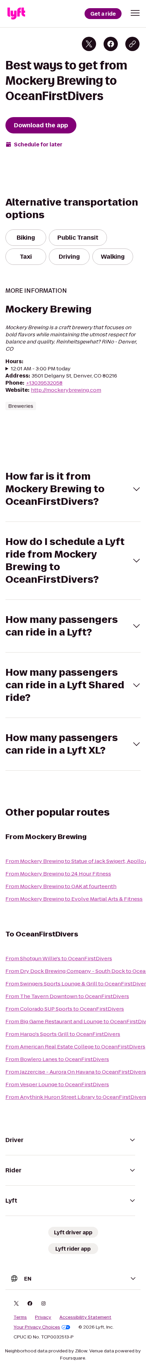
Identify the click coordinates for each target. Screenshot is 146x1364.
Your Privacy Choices (37, 1327)
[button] (135, 12)
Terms (20, 1317)
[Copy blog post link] (132, 44)
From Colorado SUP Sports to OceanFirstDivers (64, 1008)
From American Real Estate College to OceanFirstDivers (75, 1046)
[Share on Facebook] (111, 44)
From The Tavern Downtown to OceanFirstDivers (67, 996)
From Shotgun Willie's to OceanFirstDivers (58, 958)
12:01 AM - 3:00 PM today (41, 368)
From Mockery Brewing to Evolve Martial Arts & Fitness (74, 898)
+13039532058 (44, 382)
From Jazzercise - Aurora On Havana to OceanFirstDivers (75, 1071)
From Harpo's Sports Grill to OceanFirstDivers (62, 1034)
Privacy (43, 1317)
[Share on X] (89, 44)
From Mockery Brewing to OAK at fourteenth (60, 886)
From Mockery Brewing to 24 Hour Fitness (58, 873)
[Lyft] (16, 14)
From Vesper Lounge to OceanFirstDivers (57, 1084)
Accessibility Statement (85, 1317)
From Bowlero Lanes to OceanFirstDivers (57, 1059)
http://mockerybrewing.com (66, 390)
